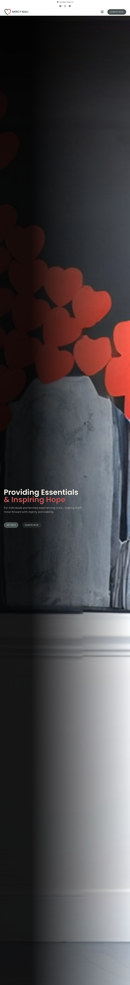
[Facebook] (60, 6)
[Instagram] (65, 6)
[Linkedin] (70, 6)
